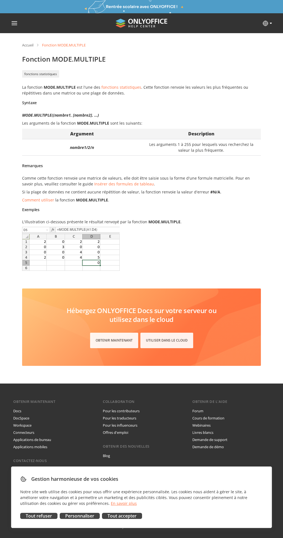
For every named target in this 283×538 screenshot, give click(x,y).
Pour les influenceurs (120, 425)
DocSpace (21, 418)
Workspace (22, 425)
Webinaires (201, 425)
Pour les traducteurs (119, 418)
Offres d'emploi (115, 432)
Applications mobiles (30, 446)
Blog (106, 455)
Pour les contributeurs (121, 410)
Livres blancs (202, 432)
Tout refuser (39, 516)
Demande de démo (208, 446)
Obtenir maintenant (114, 340)
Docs (17, 410)
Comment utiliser (38, 200)
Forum (197, 410)
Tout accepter (122, 516)
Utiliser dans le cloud (167, 340)
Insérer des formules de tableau (124, 184)
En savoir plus (124, 503)
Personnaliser (79, 516)
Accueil (27, 45)
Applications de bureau (32, 439)
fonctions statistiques (40, 74)
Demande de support (209, 439)
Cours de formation (208, 418)
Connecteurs (23, 432)
